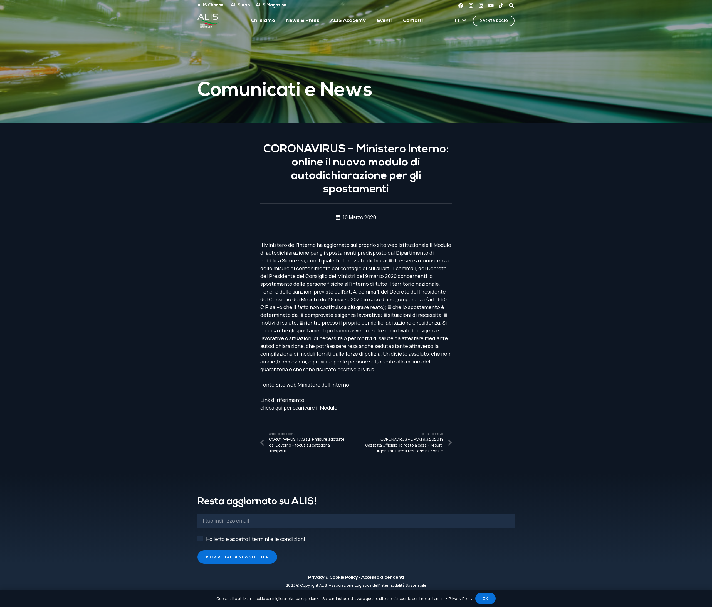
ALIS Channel (211, 5)
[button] (460, 21)
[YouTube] (491, 6)
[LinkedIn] (481, 6)
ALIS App (240, 5)
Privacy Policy (461, 598)
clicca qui (271, 407)
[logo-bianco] (208, 21)
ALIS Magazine (271, 5)
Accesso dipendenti (382, 577)
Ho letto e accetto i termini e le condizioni (255, 539)
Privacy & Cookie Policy (333, 577)
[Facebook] (461, 6)
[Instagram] (471, 6)
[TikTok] (501, 6)
